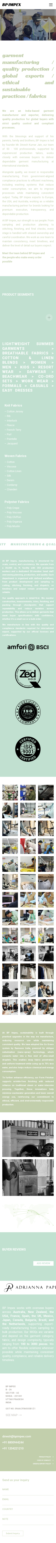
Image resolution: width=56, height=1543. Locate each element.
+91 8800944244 (13, 1442)
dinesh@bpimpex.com (16, 1436)
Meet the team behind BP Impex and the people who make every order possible (23, 257)
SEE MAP (12, 1415)
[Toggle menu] (51, 4)
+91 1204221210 (13, 1448)
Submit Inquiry (13, 1533)
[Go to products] (49, 317)
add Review (43, 1263)
